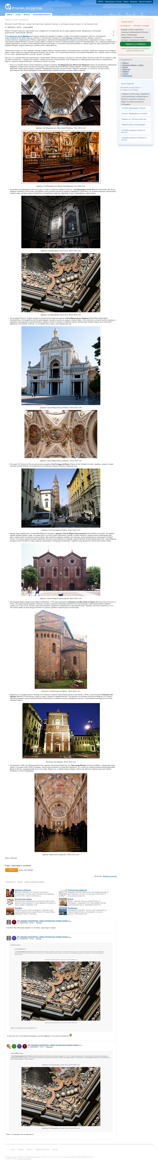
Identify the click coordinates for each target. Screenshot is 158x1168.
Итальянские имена (23, 899)
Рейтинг (30, 1149)
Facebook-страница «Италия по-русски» (133, 131)
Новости (125, 63)
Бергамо (18, 908)
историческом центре (18, 36)
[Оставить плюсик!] (113, 35)
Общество (126, 69)
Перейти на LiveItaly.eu (136, 44)
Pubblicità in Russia (42, 1149)
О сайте (125, 74)
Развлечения (127, 76)
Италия (125, 67)
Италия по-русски (27, 8)
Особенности (23, 20)
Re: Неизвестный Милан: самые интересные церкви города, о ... (44, 921)
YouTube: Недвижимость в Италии (134, 114)
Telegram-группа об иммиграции (133, 125)
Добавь (12, 870)
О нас (13, 1149)
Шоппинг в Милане (23, 890)
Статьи (14, 20)
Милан (70, 899)
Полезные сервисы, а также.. (133, 65)
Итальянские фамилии (77, 890)
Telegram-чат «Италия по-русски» (133, 119)
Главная (8, 20)
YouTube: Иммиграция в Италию (133, 108)
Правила (125, 71)
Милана (69, 38)
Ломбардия (72, 908)
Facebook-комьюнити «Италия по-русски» (134, 139)
